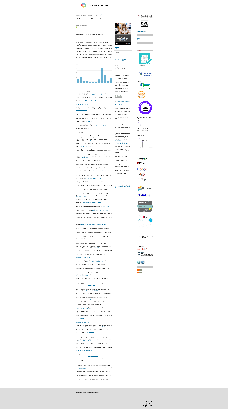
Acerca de (77, 10)
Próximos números (99, 10)
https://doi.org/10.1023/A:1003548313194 (104, 344)
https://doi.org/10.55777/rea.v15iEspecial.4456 (85, 30)
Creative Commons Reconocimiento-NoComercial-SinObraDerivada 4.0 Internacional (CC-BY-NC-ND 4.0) (122, 103)
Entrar (153, 0)
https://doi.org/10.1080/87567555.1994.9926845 (100, 210)
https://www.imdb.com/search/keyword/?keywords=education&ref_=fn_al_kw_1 (93, 224)
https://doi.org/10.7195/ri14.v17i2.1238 (82, 322)
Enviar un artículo (141, 31)
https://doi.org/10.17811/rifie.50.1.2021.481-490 (84, 270)
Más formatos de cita (119, 189)
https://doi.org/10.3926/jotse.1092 (81, 196)
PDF (118, 48)
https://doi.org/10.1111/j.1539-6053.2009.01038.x (95, 261)
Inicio (77, 14)
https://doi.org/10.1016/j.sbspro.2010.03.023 (91, 290)
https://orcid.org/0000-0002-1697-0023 (84, 27)
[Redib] (142, 182)
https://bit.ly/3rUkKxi (88, 121)
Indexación (110, 10)
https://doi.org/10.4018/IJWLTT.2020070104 (83, 257)
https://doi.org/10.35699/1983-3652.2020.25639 (101, 170)
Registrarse (149, 0)
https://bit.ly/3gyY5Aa (91, 285)
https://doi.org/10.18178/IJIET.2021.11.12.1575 (93, 178)
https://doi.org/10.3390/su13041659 (90, 100)
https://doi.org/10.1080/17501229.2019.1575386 (84, 350)
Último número (83, 10)
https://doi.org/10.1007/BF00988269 (82, 104)
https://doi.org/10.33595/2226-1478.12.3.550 (93, 299)
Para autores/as (139, 45)
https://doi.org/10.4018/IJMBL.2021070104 (85, 340)
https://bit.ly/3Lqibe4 (90, 332)
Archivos (80, 14)
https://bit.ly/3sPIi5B (88, 140)
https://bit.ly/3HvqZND (84, 157)
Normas (105, 10)
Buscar (153, 10)
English (138, 37)
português (139, 39)
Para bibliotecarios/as (140, 47)
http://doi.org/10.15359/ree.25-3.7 (92, 356)
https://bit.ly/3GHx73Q (101, 190)
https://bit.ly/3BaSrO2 (95, 247)
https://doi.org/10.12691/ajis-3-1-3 (81, 110)
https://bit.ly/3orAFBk (80, 318)
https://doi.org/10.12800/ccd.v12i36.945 (100, 125)
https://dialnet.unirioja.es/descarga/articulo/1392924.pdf (92, 202)
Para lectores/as (140, 44)
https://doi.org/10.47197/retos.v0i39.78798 (86, 146)
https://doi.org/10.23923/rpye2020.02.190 (84, 308)
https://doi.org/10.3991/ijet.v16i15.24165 (96, 229)
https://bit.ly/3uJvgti (106, 206)
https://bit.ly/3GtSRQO (101, 326)
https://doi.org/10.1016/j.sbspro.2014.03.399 (94, 94)
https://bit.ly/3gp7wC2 (88, 115)
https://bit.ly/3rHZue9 (82, 368)
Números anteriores (91, 10)
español (138, 38)
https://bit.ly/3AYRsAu (92, 186)
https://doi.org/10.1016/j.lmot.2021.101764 (83, 275)
